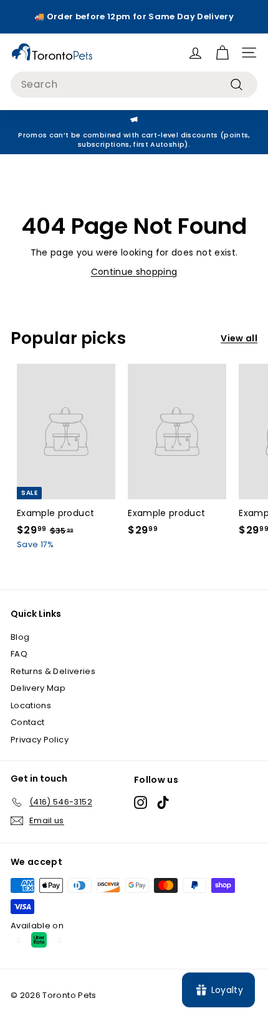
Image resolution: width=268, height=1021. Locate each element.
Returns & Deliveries (53, 671)
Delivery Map (38, 688)
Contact (27, 722)
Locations (31, 705)
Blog (20, 637)
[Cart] (222, 53)
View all (239, 338)
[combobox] (134, 85)
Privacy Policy (40, 740)
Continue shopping (134, 272)
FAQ (19, 654)
